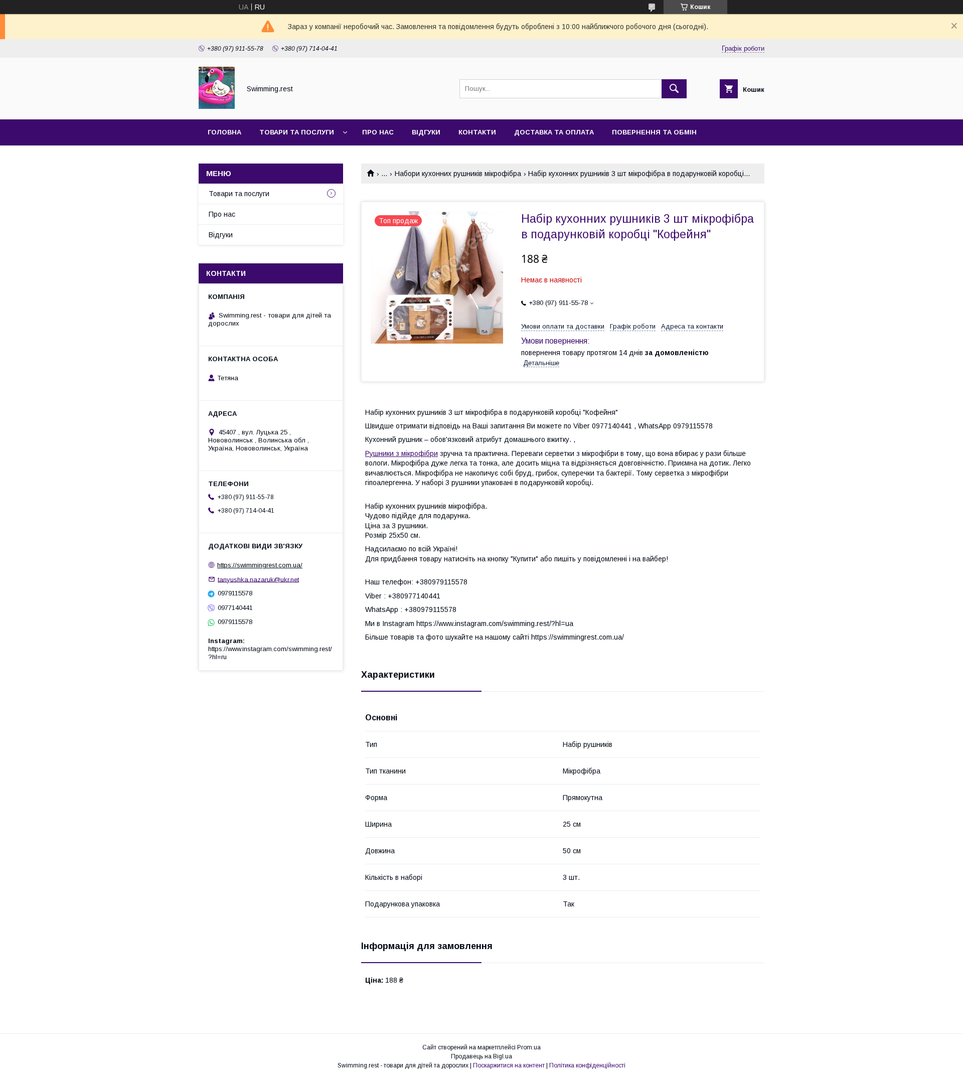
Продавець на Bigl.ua (481, 1056)
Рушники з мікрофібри (401, 453)
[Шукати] (674, 88)
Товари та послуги (296, 132)
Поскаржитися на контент (509, 1065)
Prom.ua (529, 1047)
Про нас (378, 132)
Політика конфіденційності (587, 1065)
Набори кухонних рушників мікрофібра (458, 174)
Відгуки (426, 132)
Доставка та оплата (554, 132)
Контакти (477, 132)
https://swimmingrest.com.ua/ (259, 565)
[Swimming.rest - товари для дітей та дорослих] (217, 106)
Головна (224, 132)
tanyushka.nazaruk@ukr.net (258, 579)
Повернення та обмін (654, 132)
